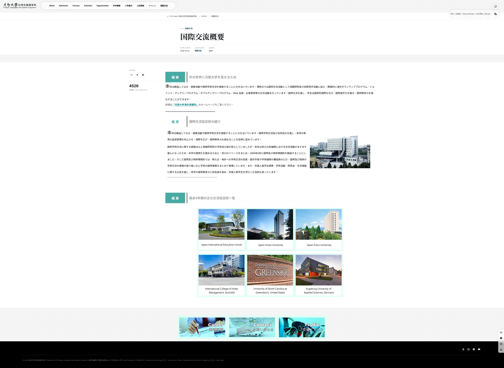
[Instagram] (468, 349)
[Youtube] (479, 349)
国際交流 (215, 16)
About (51, 6)
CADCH (212, 360)
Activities (88, 6)
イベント (152, 6)
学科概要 (116, 6)
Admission (63, 6)
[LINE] (137, 75)
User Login (220, 360)
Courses (76, 6)
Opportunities (103, 6)
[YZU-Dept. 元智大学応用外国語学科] (21, 5)
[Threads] (463, 349)
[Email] (131, 75)
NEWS (204, 16)
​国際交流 (164, 6)
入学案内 (128, 6)
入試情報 (140, 6)
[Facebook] (143, 75)
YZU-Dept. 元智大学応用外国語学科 (183, 16)
